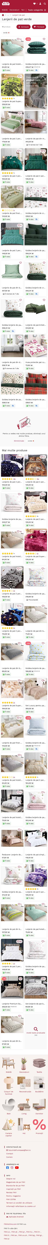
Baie (8, 1114)
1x (14, 210)
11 (21, 188)
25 (21, 606)
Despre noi (10, 1179)
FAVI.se (14, 1235)
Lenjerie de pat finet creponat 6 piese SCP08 (21, 213)
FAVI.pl (22, 1232)
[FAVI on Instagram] (12, 1167)
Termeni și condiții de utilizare (19, 1203)
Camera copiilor (8, 1134)
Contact (9, 1154)
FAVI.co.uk (23, 1235)
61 (44, 494)
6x (14, 628)
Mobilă (5, 10)
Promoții (39, 1133)
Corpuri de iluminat (8, 1093)
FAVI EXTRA (11, 1199)
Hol (24, 1133)
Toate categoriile (35, 10)
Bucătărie (39, 1092)
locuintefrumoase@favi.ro (20, 1150)
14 (21, 151)
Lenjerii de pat (18, 15)
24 (21, 39)
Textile (24, 10)
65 (44, 531)
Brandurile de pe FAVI (15, 1186)
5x (37, 553)
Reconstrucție (25, 1092)
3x (14, 591)
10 (21, 792)
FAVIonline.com (10, 1224)
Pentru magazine (13, 1196)
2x (14, 702)
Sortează (25, 27)
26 (21, 531)
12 (44, 755)
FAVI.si (6, 1239)
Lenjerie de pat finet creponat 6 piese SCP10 (21, 743)
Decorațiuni (14, 10)
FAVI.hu (29, 1232)
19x (14, 479)
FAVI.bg (32, 1235)
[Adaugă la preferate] (44, 39)
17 (44, 867)
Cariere (9, 1157)
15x (38, 479)
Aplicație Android (16, 1217)
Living (24, 1114)
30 (44, 457)
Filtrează (40, 27)
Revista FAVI (11, 1192)
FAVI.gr (39, 1235)
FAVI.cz (7, 1232)
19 (44, 151)
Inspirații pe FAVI (13, 1189)
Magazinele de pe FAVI (15, 1182)
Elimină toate (19, 441)
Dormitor (39, 1114)
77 (21, 569)
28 (21, 718)
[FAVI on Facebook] (7, 1167)
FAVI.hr (37, 1232)
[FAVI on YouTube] (17, 1167)
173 (20, 457)
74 (44, 830)
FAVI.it (7, 1235)
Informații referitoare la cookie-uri (21, 1206)
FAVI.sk (14, 1232)
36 (21, 941)
